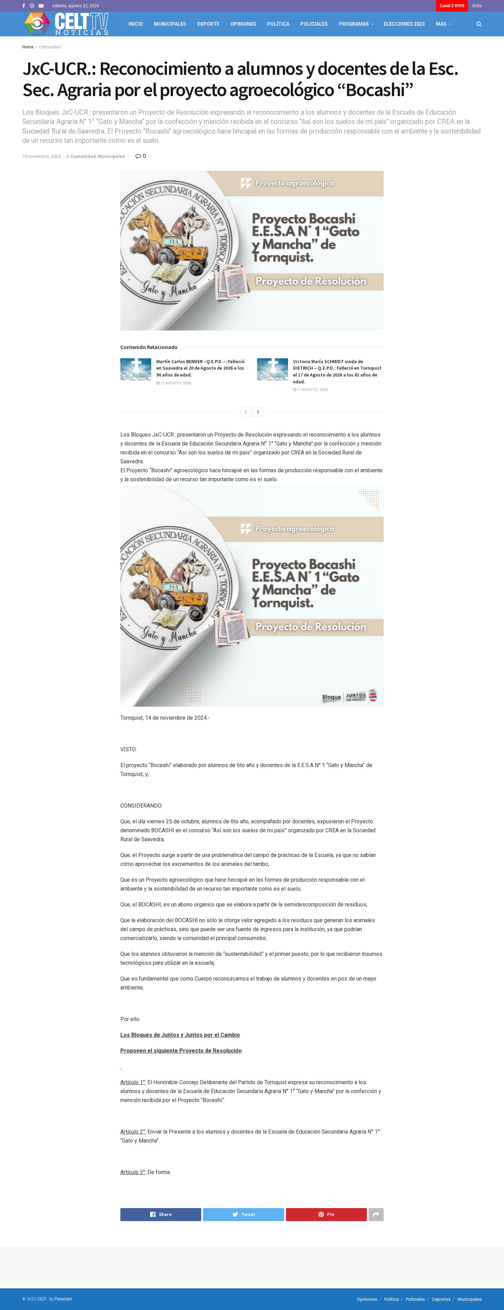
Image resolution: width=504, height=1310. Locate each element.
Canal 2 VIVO (452, 5)
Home (28, 47)
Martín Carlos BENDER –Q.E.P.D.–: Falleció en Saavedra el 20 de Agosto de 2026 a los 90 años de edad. (200, 368)
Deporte (208, 24)
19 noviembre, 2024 (41, 156)
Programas (354, 24)
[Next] (258, 412)
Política (278, 24)
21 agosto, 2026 (175, 383)
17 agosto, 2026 (312, 389)
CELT (41, 1299)
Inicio (136, 24)
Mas (441, 24)
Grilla (477, 5)
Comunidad (50, 47)
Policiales (314, 24)
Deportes (441, 1299)
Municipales (170, 24)
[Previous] (246, 412)
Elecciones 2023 (404, 24)
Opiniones (243, 24)
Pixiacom (63, 1299)
